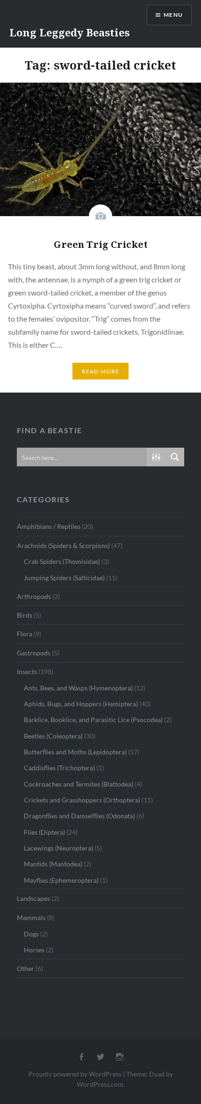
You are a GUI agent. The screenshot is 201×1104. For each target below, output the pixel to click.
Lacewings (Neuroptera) (58, 848)
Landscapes (33, 898)
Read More (101, 371)
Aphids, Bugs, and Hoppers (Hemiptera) (81, 704)
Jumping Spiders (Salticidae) (64, 578)
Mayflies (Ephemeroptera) (61, 880)
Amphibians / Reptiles (48, 526)
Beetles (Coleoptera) (53, 736)
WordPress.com (100, 1084)
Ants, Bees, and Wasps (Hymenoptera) (78, 688)
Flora (24, 634)
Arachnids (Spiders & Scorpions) (63, 545)
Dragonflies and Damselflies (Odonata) (79, 816)
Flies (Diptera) (44, 832)
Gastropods (33, 653)
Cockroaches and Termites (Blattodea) (78, 784)
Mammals (31, 917)
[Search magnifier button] (174, 457)
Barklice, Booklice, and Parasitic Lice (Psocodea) (93, 720)
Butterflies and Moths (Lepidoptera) (75, 752)
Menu (173, 14)
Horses (34, 950)
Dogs (31, 934)
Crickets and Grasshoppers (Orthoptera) (82, 800)
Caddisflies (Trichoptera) (59, 768)
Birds (24, 615)
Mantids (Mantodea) (53, 864)
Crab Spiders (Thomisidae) (62, 561)
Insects (27, 671)
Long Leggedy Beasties (69, 32)
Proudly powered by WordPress (75, 1074)
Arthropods (34, 596)
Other (25, 968)
